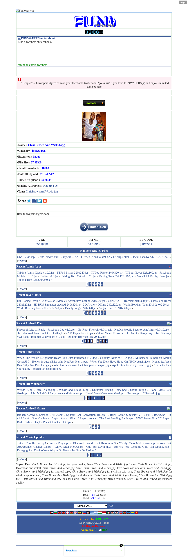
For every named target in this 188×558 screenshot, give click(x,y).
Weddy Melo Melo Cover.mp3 (137, 443)
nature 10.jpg (138, 389)
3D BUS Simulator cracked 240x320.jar (57, 304)
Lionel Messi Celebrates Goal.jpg (105, 393)
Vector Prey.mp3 (59, 443)
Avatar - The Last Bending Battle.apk (111, 418)
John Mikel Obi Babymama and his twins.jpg (57, 393)
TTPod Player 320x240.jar (72, 272)
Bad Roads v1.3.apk (29, 422)
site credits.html (49, 257)
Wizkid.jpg (51, 191)
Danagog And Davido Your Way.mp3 (39, 450)
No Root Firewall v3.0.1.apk (95, 329)
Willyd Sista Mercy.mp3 (69, 446)
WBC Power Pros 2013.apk (152, 418)
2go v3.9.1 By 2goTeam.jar (152, 276)
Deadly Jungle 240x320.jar (80, 308)
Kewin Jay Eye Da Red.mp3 (80, 450)
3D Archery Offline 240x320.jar (102, 304)
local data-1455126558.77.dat (151, 257)
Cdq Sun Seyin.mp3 (98, 446)
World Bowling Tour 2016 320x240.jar (40, 308)
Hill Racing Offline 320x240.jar (36, 300)
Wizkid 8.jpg (24, 389)
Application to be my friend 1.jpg (131, 365)
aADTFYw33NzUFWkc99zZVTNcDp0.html (102, 257)
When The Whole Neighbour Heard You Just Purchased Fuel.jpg (57, 357)
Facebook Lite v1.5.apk (31, 329)
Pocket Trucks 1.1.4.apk (57, 422)
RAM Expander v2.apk (79, 333)
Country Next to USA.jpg (116, 357)
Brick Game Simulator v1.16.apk (130, 414)
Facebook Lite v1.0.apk (61, 329)
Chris (29, 191)
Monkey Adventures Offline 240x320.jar (81, 300)
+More (22, 260)
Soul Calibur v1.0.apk (45, 418)
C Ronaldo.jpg (151, 393)
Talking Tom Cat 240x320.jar (78, 276)
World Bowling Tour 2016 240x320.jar (146, 304)
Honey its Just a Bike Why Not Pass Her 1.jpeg (60, 361)
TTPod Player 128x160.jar (141, 272)
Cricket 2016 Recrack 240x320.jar (128, 300)
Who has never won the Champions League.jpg (81, 365)
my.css (67, 257)
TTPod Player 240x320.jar (106, 272)
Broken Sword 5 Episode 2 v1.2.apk (40, 414)
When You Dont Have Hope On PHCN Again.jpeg (120, 361)
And (42, 191)
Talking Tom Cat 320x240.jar (34, 279)
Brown (36, 191)
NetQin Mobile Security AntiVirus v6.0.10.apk (141, 329)
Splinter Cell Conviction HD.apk (86, 414)
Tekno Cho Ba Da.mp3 (31, 443)
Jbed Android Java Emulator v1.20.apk (40, 333)
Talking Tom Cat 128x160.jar (116, 276)
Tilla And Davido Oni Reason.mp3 (94, 443)
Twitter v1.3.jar (49, 276)
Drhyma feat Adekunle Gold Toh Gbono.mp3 (141, 446)
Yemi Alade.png (45, 389)
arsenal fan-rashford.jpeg (47, 368)
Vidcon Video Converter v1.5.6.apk (117, 333)
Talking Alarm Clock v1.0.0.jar (35, 272)
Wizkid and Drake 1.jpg (73, 389)
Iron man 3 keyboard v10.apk (48, 336)
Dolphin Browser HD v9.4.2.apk (87, 336)
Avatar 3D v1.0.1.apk (73, 418)
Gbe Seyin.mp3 (26, 257)
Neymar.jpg (133, 393)
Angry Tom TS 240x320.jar (115, 308)
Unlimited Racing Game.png (109, 389)
